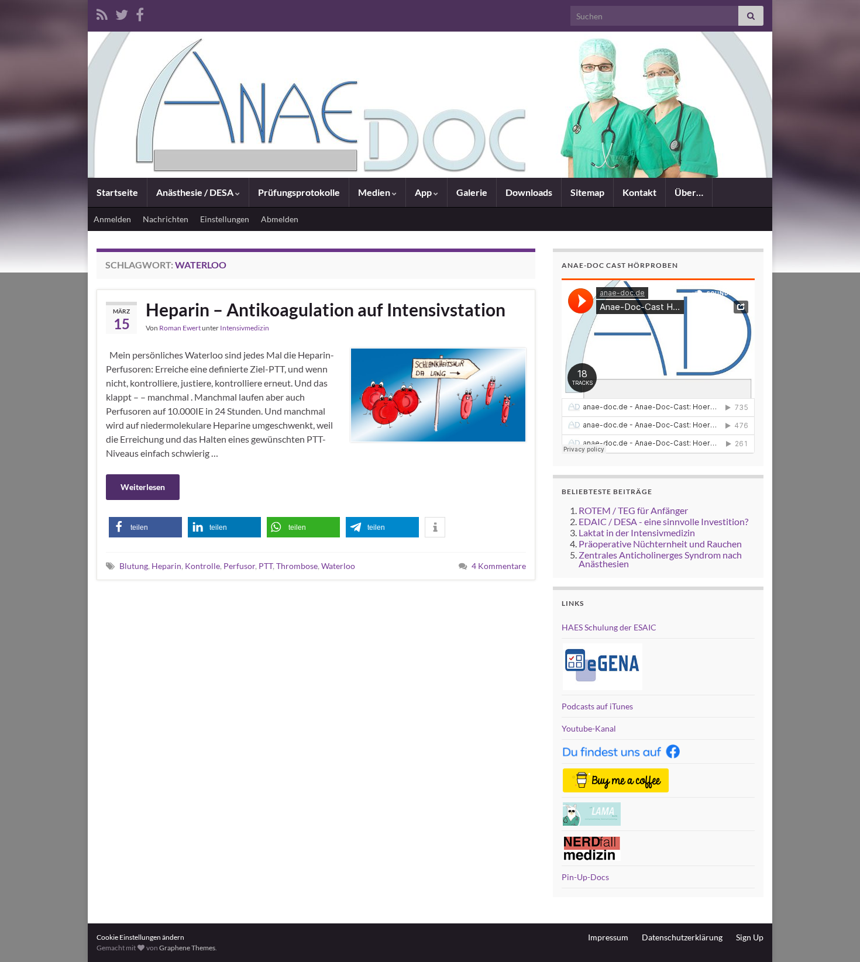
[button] (145, 527)
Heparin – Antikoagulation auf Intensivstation (325, 309)
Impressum (608, 937)
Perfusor (239, 566)
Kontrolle (202, 566)
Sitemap (587, 192)
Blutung (133, 566)
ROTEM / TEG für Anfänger (633, 510)
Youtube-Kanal (589, 728)
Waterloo (338, 566)
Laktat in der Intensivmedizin (637, 532)
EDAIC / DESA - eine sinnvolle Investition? (663, 521)
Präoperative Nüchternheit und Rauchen (660, 543)
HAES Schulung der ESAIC (609, 627)
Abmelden (279, 219)
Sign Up (749, 937)
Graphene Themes (187, 947)
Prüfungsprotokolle (299, 192)
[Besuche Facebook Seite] (140, 12)
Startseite (117, 192)
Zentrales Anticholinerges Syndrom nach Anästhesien (660, 559)
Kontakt (639, 192)
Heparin (166, 566)
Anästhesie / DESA (195, 192)
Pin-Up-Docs (585, 877)
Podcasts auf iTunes (597, 706)
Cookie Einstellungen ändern (140, 937)
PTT (266, 566)
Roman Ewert (180, 327)
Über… (689, 192)
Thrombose (297, 566)
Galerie (471, 192)
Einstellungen (224, 219)
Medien (375, 192)
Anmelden (112, 219)
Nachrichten (165, 219)
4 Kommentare (499, 566)
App (424, 192)
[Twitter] (121, 12)
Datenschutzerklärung (682, 937)
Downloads (528, 192)
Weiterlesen (143, 487)
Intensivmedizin (244, 327)
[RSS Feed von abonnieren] (102, 12)
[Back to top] (833, 935)
